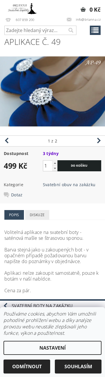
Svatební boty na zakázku (42, 306)
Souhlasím (78, 366)
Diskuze (37, 214)
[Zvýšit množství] (54, 163)
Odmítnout (27, 366)
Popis (14, 214)
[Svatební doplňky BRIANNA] (21, 7)
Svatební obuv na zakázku (69, 184)
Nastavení (52, 348)
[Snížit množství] (54, 168)
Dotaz (17, 195)
